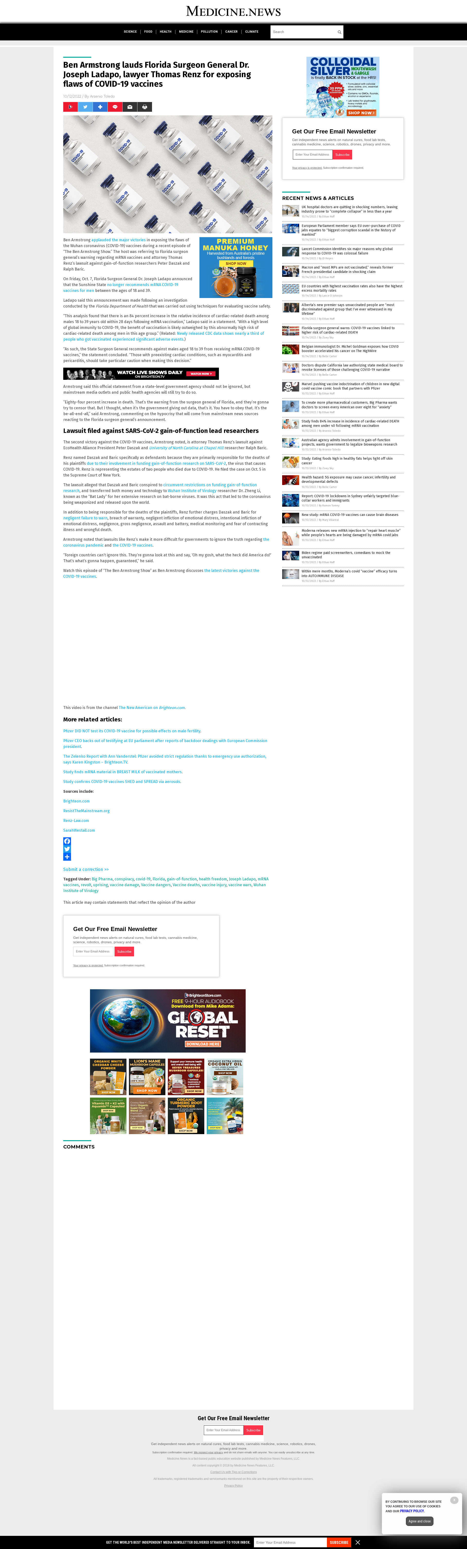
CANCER (231, 31)
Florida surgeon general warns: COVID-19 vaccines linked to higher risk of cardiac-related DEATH (348, 330)
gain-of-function (182, 879)
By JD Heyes (326, 258)
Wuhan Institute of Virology (192, 490)
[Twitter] (167, 849)
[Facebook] (167, 841)
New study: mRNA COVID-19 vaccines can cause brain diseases (350, 515)
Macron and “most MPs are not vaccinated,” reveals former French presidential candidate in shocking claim (347, 269)
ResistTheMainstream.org (86, 811)
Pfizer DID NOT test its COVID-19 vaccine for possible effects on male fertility (131, 731)
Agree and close (420, 1521)
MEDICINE (186, 31)
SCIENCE (130, 31)
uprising (100, 885)
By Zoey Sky (326, 337)
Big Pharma (102, 879)
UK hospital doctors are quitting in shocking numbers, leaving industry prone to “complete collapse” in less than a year (350, 209)
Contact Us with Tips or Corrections (233, 1472)
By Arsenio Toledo (330, 430)
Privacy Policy (233, 1485)
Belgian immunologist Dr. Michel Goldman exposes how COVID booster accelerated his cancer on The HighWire (350, 349)
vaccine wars (239, 885)
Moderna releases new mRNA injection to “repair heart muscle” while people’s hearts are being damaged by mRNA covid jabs (351, 533)
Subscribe (339, 1542)
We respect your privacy (208, 1452)
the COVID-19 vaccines (133, 545)
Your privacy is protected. (88, 965)
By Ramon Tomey (329, 505)
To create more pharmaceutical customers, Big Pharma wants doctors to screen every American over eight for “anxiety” (349, 405)
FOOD (148, 31)
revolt (86, 885)
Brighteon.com (172, 707)
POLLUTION (209, 31)
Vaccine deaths (186, 885)
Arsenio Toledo (102, 96)
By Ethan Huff (326, 216)
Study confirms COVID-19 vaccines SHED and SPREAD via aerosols (121, 781)
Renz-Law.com (76, 820)
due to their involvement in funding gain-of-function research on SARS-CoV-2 (156, 463)
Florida (159, 879)
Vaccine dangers (156, 885)
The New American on (139, 707)
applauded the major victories (118, 240)
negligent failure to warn (85, 518)
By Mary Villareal (329, 520)
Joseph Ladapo (242, 879)
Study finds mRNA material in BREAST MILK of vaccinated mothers (122, 772)
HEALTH (165, 31)
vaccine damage (124, 885)
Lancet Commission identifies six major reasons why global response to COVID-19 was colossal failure (347, 251)
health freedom (213, 879)
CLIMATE (251, 31)
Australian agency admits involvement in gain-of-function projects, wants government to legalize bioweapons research (349, 442)
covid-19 (143, 879)
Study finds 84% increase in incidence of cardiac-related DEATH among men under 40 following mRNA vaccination (350, 423)
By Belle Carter (328, 356)
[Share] (167, 857)
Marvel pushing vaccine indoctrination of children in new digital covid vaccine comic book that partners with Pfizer (351, 386)
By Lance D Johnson (330, 295)
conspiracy (124, 879)
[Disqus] (167, 1214)
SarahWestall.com (79, 830)
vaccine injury (214, 885)
